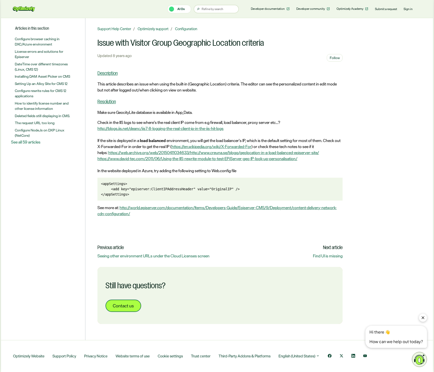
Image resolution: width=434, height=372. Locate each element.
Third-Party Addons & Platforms (244, 356)
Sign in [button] (408, 9)
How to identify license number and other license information (42, 105)
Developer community (310, 8)
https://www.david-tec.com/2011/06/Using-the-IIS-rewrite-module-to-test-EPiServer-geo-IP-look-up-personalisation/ (197, 158)
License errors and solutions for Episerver (39, 54)
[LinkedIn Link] (353, 356)
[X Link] (341, 356)
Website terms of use (133, 356)
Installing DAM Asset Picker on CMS (42, 76)
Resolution (106, 102)
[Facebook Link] (330, 356)
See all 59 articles (25, 142)
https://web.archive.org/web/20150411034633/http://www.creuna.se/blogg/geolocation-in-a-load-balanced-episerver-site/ (213, 152)
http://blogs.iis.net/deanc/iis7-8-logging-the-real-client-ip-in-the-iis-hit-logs (160, 128)
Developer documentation (268, 8)
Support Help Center (114, 29)
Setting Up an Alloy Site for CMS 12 (41, 83)
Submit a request (386, 9)
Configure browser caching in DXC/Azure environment (37, 41)
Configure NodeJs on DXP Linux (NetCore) (39, 132)
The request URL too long (35, 123)
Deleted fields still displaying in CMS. (42, 116)
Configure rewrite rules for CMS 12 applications (40, 93)
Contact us (123, 305)
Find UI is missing (328, 256)
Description (107, 74)
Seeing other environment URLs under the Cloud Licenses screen (153, 256)
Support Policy (64, 356)
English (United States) (297, 356)
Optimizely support (153, 29)
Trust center (200, 356)
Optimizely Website (28, 356)
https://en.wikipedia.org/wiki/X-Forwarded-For (211, 146)
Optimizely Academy (350, 8)
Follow (335, 58)
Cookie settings (170, 356)
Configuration (186, 29)
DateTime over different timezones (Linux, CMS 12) (41, 66)
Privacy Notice (95, 356)
